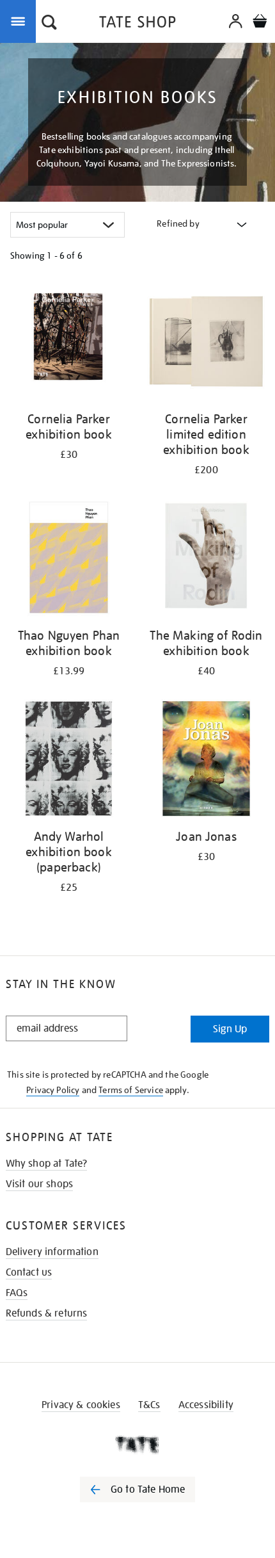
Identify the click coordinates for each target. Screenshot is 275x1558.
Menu (20, 20)
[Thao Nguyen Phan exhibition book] (69, 559)
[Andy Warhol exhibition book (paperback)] (69, 760)
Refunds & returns (47, 1313)
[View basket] (259, 22)
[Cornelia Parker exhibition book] (69, 343)
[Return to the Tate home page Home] (137, 24)
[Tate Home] (137, 1444)
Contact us (29, 1272)
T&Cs (149, 1405)
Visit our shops (39, 1184)
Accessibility (205, 1405)
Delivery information (52, 1252)
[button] (49, 24)
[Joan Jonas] (206, 760)
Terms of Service (130, 1090)
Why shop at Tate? (47, 1163)
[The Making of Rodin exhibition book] (206, 559)
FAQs (17, 1292)
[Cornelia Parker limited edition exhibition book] (206, 343)
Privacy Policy (52, 1090)
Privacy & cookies (81, 1405)
